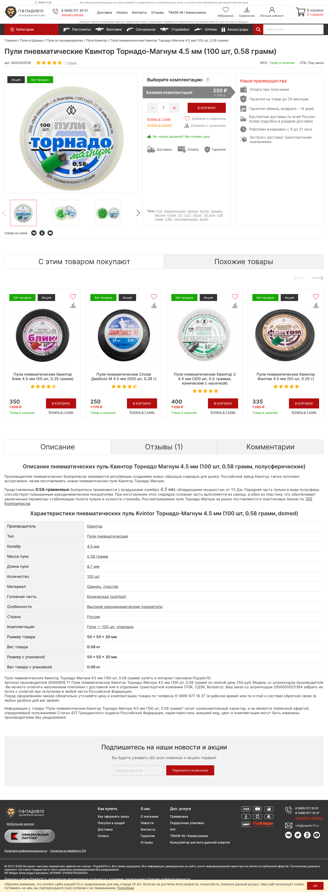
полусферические (186, 219)
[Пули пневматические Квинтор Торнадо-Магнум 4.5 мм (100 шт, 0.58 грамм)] (23, 213)
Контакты (139, 12)
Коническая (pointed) (106, 596)
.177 (180, 215)
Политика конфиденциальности (25, 850)
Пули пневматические (107, 536)
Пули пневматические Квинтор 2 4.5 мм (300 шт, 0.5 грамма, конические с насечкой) (205, 378)
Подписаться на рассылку (190, 770)
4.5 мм (171, 215)
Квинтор (192, 211)
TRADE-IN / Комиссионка (187, 12)
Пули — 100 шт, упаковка (110, 627)
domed (204, 219)
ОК (315, 886)
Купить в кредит (159, 125)
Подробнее (125, 888)
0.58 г (169, 219)
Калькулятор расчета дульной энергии (200, 842)
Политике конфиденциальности (168, 879)
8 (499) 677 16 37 (307, 813)
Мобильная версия (20, 824)
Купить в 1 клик (159, 119)
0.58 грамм (97, 556)
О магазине (149, 816)
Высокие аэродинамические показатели (124, 606)
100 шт (197, 215)
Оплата (122, 12)
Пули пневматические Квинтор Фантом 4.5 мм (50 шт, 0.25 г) (286, 376)
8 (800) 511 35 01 (74, 10)
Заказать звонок (72, 14)
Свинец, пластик (102, 586)
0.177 (187, 215)
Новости (147, 823)
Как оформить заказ (113, 816)
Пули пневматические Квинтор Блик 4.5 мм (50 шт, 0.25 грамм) (42, 376)
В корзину (61, 403)
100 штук (209, 215)
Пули (159, 211)
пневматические (175, 211)
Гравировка (179, 816)
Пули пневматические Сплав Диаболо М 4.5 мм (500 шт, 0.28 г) (123, 376)
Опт (173, 829)
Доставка (104, 12)
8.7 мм (93, 566)
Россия (93, 616)
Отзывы (157, 12)
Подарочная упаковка (187, 823)
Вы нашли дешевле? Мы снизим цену (181, 136)
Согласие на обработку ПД (68, 850)
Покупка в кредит (111, 823)
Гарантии (148, 836)
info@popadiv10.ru (307, 825)
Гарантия (219, 149)
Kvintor (204, 211)
